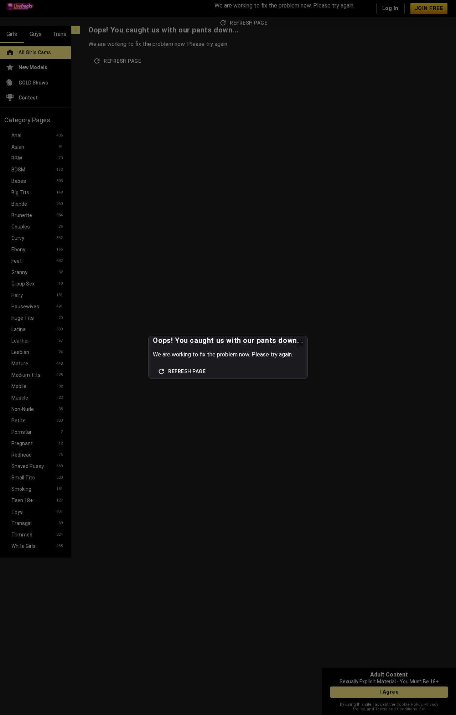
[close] (300, 343)
